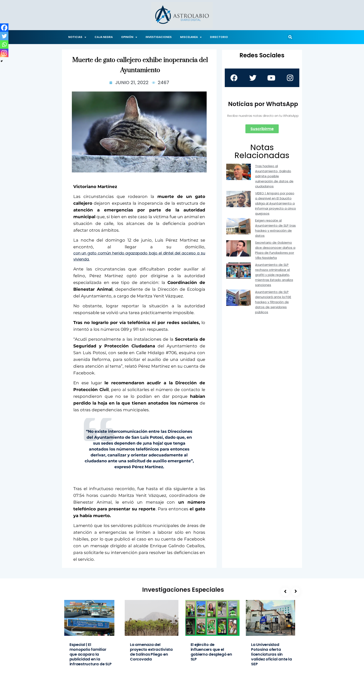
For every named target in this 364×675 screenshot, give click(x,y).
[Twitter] (4, 36)
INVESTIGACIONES (159, 37)
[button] (290, 37)
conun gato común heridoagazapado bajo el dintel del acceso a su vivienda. (139, 256)
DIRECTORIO (219, 37)
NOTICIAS (75, 37)
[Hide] (1, 61)
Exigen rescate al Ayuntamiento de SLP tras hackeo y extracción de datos (275, 228)
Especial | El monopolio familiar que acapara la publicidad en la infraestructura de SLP (91, 654)
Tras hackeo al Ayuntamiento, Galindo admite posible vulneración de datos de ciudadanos (274, 176)
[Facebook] (4, 27)
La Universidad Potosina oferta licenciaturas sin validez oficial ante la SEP (271, 654)
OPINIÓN (127, 37)
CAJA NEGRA (104, 37)
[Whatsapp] (4, 44)
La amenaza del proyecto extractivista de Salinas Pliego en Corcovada (151, 652)
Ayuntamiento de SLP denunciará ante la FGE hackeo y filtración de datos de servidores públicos (273, 302)
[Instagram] (4, 53)
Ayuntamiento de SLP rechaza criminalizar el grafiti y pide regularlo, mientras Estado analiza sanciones (274, 274)
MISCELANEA (189, 37)
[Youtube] (271, 78)
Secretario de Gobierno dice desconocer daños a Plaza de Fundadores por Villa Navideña (275, 250)
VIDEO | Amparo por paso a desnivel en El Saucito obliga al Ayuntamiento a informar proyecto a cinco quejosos (275, 203)
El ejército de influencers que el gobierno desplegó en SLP (211, 652)
